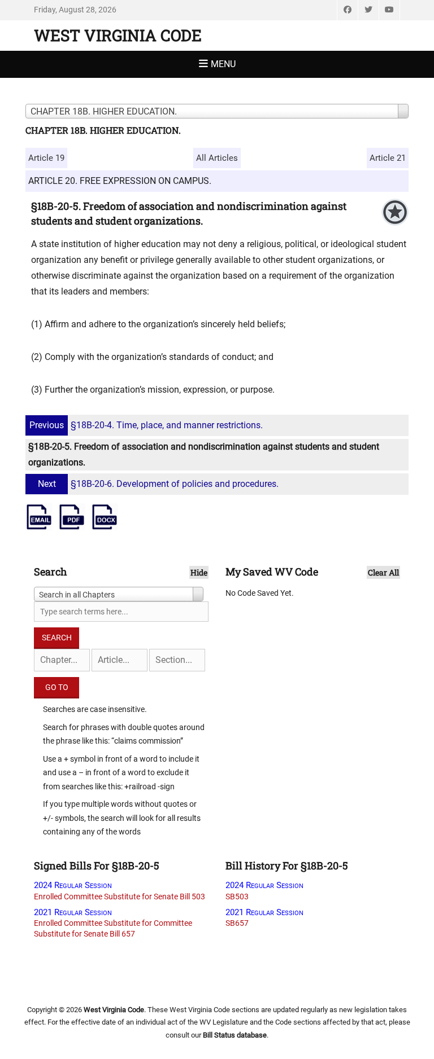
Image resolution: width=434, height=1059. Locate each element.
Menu (223, 64)
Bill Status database (235, 1035)
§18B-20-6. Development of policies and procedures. (158, 483)
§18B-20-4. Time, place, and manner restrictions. (146, 425)
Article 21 (388, 158)
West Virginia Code (118, 35)
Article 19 (46, 158)
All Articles (217, 158)
